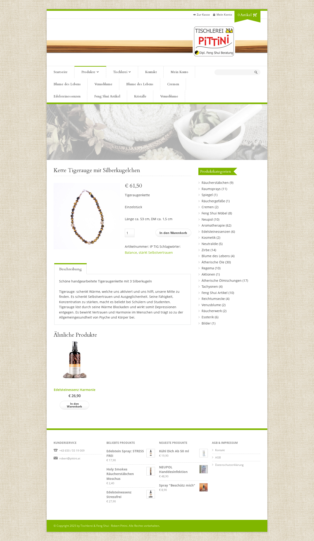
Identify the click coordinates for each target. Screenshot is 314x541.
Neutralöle (210, 244)
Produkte (84, 72)
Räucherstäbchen (215, 182)
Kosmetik (209, 237)
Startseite (61, 72)
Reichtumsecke (213, 298)
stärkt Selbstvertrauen (156, 252)
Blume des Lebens (67, 84)
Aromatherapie (213, 225)
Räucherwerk (212, 311)
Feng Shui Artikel (107, 96)
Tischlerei (116, 72)
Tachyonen (210, 286)
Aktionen (208, 274)
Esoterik (208, 317)
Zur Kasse (203, 15)
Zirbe (206, 250)
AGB (218, 457)
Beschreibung (70, 269)
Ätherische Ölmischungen (222, 280)
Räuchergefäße (213, 201)
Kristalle (140, 96)
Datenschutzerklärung (229, 465)
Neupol (207, 219)
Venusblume (103, 84)
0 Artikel (245, 14)
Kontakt (151, 72)
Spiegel (207, 195)
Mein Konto (224, 15)
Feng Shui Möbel (214, 213)
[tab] (70, 268)
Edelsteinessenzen (67, 96)
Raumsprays (211, 189)
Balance (131, 252)
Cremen (173, 84)
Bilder (206, 323)
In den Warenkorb (173, 233)
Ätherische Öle (213, 262)
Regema (208, 268)
